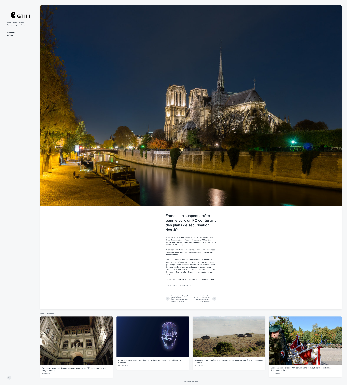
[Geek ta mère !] (20, 15)
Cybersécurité (186, 285)
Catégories (11, 32)
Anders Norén (194, 381)
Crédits (10, 35)
